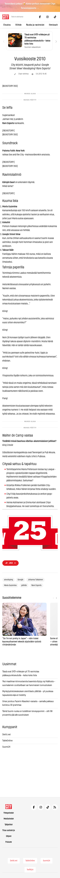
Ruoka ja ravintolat (35, 25)
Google (20, 580)
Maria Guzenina (10, 585)
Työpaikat (9, 824)
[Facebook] (40, 16)
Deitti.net (6, 734)
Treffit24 (30, 870)
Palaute (8, 842)
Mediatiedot (9, 819)
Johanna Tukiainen (35, 580)
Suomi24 (6, 747)
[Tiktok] (55, 16)
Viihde (18, 25)
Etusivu (7, 25)
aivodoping (8, 580)
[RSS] (55, 807)
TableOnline (7, 740)
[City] (8, 806)
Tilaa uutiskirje (8, 830)
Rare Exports (36, 585)
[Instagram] (47, 16)
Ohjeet (8, 836)
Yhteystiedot (8, 813)
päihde (24, 585)
